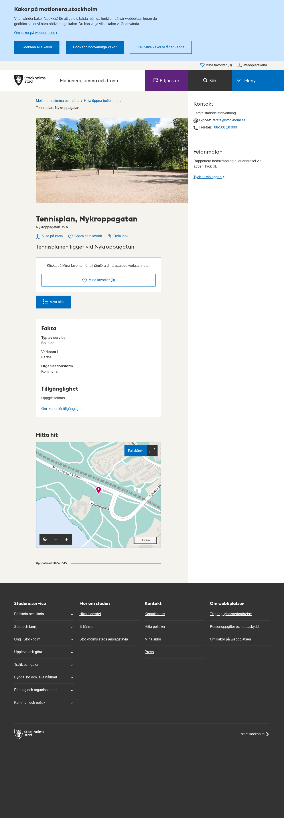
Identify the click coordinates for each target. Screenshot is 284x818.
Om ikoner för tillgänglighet (62, 409)
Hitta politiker (155, 626)
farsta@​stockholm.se (229, 120)
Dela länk (120, 236)
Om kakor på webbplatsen (34, 33)
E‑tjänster (169, 80)
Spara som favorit (88, 236)
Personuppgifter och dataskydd (234, 626)
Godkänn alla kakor (37, 47)
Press (149, 652)
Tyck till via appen (207, 177)
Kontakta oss (155, 614)
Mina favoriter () (218, 65)
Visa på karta (52, 236)
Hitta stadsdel (90, 614)
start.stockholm (252, 734)
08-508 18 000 (225, 127)
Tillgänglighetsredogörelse (231, 614)
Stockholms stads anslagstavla (103, 639)
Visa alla (57, 302)
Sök (213, 80)
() (102, 280)
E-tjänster (87, 626)
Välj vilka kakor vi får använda (160, 47)
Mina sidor (153, 639)
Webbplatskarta (255, 65)
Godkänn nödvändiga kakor (94, 47)
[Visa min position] (44, 539)
